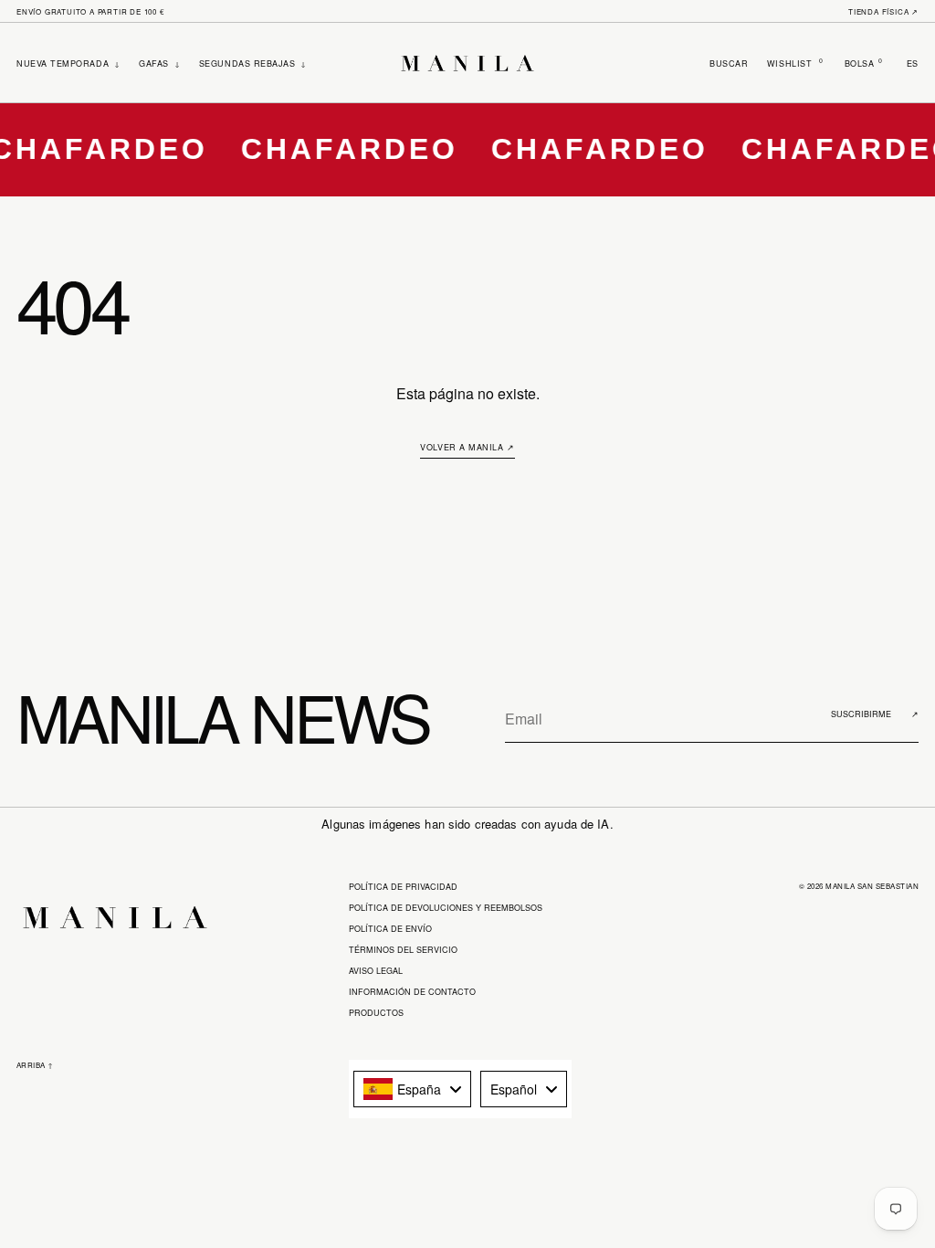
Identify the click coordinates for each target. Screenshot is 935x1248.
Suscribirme (875, 714)
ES (913, 63)
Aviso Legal (376, 971)
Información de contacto (412, 992)
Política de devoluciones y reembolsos (445, 908)
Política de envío (390, 929)
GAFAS (159, 63)
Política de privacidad (403, 887)
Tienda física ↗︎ (883, 11)
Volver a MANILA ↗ (467, 447)
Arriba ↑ (35, 1065)
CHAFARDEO (337, 148)
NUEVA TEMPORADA (68, 63)
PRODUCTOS (376, 1013)
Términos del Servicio (403, 950)
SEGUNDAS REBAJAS (253, 63)
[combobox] (412, 1089)
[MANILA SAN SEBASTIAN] (467, 63)
